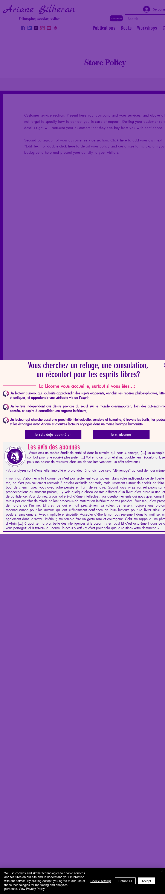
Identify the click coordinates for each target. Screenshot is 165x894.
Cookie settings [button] (100, 881)
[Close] (161, 871)
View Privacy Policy (32, 888)
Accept (146, 881)
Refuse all (125, 881)
